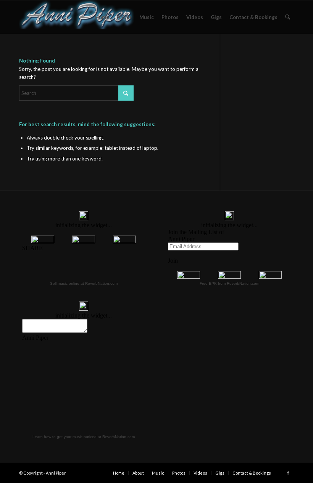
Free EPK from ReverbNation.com (229, 283)
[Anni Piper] (76, 17)
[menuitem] (102, 17)
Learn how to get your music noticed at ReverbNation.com (83, 437)
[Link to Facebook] (288, 472)
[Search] (287, 17)
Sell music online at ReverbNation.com (84, 283)
